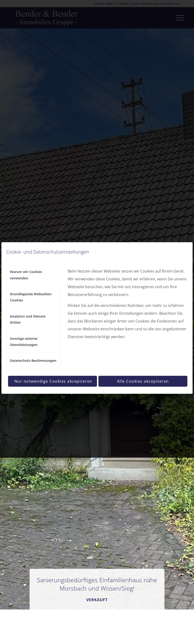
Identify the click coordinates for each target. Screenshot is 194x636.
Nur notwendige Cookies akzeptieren (53, 381)
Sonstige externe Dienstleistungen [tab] (23, 341)
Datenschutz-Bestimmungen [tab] (33, 360)
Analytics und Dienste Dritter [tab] (27, 319)
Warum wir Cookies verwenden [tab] (26, 274)
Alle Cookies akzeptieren (143, 381)
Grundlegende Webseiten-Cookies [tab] (31, 297)
